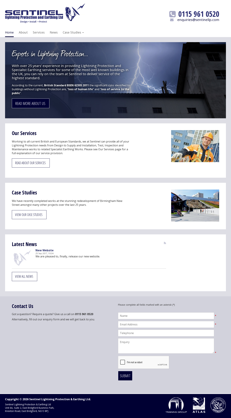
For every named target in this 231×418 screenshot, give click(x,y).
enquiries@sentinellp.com (198, 19)
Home (9, 32)
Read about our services (30, 163)
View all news (24, 276)
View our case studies (28, 214)
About (23, 32)
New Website (45, 250)
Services (39, 32)
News (54, 32)
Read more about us (30, 103)
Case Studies (72, 32)
